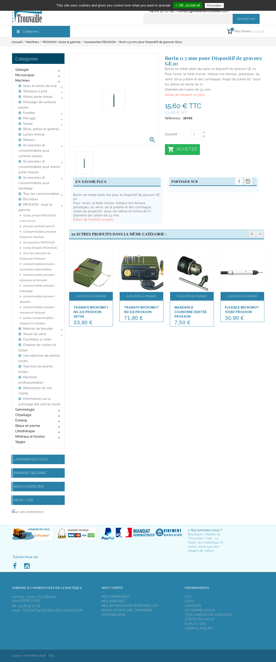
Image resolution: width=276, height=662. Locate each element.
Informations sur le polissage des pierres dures (40, 401)
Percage (29, 118)
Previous (252, 234)
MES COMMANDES (116, 596)
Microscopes (24, 75)
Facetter (29, 113)
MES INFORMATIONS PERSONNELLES (130, 605)
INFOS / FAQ (23, 500)
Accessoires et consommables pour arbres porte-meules (39, 167)
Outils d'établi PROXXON (40, 247)
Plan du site (195, 624)
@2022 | (18, 655)
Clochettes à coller (37, 339)
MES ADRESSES (113, 601)
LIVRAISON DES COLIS (31, 459)
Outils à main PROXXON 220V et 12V (38, 218)
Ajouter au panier (91, 296)
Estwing (21, 420)
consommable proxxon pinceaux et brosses (37, 277)
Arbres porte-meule (38, 96)
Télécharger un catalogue (209, 614)
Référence (172, 118)
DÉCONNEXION (113, 614)
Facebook (16, 566)
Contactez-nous (199, 619)
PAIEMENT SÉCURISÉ (30, 473)
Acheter (182, 149)
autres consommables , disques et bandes (37, 320)
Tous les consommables (41, 193)
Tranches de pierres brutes (36, 369)
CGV (188, 596)
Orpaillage (23, 415)
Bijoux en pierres (27, 425)
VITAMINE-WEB (35, 655)
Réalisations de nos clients (35, 390)
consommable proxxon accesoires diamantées (37, 266)
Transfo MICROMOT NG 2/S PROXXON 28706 (91, 312)
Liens (189, 601)
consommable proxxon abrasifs (37, 299)
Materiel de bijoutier (38, 328)
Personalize (214, 5)
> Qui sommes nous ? (205, 530)
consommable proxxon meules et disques (37, 310)
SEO (52, 655)
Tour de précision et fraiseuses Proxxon (35, 256)
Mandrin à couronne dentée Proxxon (190, 312)
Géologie (22, 69)
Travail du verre (34, 334)
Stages (20, 442)
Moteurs (29, 140)
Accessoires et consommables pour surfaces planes (34, 150)
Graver (28, 123)
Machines (22, 80)
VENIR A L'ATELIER (199, 628)
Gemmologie (24, 409)
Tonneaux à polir (35, 91)
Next (259, 234)
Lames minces (34, 134)
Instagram (248, 181)
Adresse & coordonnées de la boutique (47, 588)
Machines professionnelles (31, 379)
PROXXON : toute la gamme (35, 207)
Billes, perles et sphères (41, 129)
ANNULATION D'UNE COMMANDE (127, 610)
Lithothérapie (25, 431)
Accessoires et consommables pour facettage (34, 183)
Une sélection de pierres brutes (39, 358)
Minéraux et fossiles (30, 436)
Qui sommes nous (200, 610)
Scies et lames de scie (40, 86)
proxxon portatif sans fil (39, 226)
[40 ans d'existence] (27, 511)
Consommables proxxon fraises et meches (38, 234)
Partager (239, 181)
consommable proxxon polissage (37, 288)
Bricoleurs (30, 199)
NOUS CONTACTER (28, 486)
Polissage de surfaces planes (37, 104)
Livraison (193, 605)
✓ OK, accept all (187, 5)
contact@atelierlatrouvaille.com (203, 11)
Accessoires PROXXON (39, 242)
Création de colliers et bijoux (37, 347)
